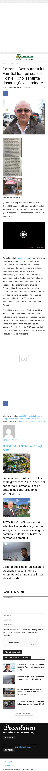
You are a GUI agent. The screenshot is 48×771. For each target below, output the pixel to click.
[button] (4, 57)
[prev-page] (4, 584)
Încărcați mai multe (23, 714)
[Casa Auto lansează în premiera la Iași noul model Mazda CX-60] (9, 704)
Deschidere (6, 560)
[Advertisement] (24, 28)
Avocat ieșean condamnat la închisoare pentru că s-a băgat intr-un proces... (30, 691)
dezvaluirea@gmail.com (25, 747)
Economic (6, 516)
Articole (8, 765)
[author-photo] (9, 437)
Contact (8, 762)
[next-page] (8, 584)
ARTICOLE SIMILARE (14, 446)
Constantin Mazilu (15, 87)
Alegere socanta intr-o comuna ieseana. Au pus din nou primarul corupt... (30, 667)
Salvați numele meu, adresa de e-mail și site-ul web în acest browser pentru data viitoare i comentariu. (23, 632)
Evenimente (14, 63)
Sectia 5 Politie (22, 258)
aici (26, 320)
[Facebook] (5, 93)
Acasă (5, 63)
